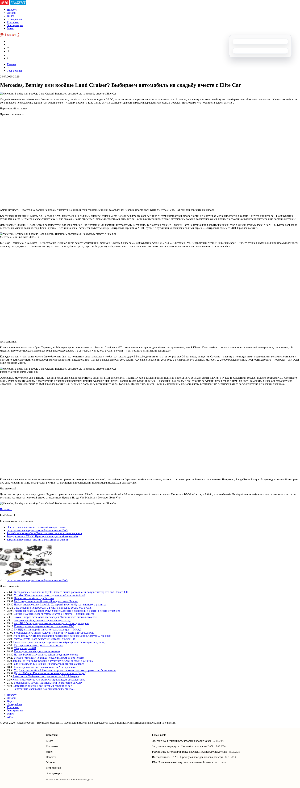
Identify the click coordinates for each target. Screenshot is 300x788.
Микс (10, 28)
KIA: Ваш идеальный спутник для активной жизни (37, 539)
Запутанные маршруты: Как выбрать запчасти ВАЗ (37, 530)
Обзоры (11, 12)
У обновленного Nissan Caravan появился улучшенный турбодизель (54, 632)
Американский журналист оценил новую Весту (42, 620)
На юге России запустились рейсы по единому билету (46, 654)
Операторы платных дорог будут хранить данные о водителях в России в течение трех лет (66, 610)
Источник (6, 509)
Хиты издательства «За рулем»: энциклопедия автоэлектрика (48, 679)
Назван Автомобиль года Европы (34, 598)
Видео (10, 15)
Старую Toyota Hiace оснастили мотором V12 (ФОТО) (44, 638)
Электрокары (15, 25)
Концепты (13, 22)
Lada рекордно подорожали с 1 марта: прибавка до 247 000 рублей (53, 607)
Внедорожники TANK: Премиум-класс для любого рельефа (42, 536)
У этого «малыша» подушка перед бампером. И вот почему (49, 657)
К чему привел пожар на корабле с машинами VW (44, 626)
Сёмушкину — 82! (25, 648)
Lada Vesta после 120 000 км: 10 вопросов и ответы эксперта (48, 663)
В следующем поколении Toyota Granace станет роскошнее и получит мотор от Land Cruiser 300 (71, 592)
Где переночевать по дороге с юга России (38, 645)
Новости (12, 9)
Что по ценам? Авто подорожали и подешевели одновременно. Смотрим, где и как (61, 635)
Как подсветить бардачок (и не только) (37, 651)
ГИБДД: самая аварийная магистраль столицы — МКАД (47, 629)
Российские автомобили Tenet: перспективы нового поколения (44, 533)
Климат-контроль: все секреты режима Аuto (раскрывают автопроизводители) (58, 642)
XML (10, 716)
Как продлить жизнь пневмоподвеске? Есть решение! (46, 667)
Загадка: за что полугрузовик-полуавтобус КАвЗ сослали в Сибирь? (52, 660)
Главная (11, 64)
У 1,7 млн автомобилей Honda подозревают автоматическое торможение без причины (65, 670)
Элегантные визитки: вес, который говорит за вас (36, 527)
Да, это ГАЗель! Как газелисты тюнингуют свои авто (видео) (50, 673)
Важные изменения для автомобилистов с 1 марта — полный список (53, 613)
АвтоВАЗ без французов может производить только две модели (51, 623)
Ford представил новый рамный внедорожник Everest (46, 601)
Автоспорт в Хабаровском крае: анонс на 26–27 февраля (45, 676)
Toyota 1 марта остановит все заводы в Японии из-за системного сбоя (55, 617)
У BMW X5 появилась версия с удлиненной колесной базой (49, 595)
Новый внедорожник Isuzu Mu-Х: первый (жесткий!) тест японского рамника (60, 604)
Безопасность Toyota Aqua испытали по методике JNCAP (48, 682)
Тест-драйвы (14, 19)
